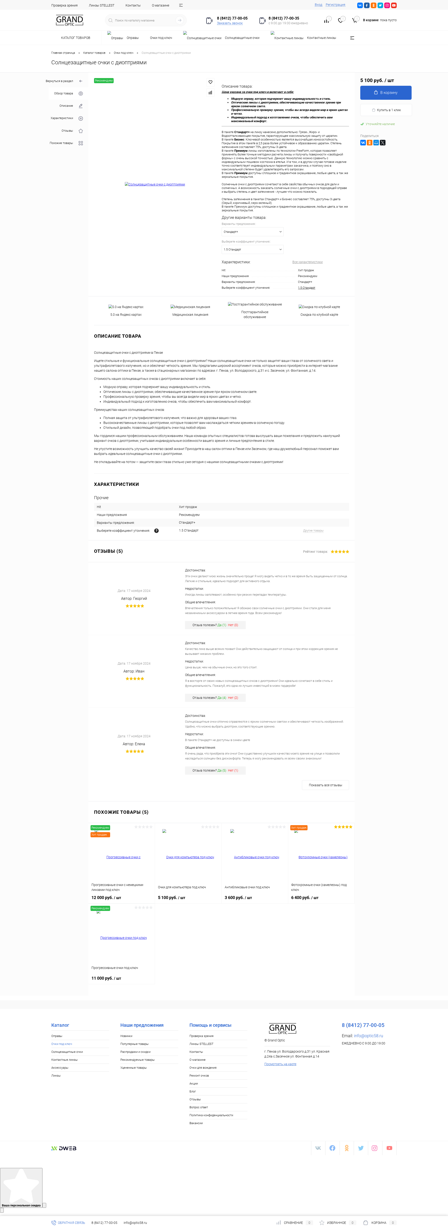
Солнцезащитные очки (67, 1052)
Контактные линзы (64, 1059)
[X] (382, 142)
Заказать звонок (230, 23)
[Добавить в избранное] (210, 82)
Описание (66, 106)
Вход (318, 5)
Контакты (133, 5)
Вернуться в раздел (59, 81)
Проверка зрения (64, 5)
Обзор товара (63, 93)
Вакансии (196, 1123)
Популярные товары (134, 1044)
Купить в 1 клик (389, 110)
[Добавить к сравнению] (210, 92)
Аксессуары (59, 1067)
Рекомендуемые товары (137, 1059)
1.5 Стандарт (306, 287)
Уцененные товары (133, 1067)
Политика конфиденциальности (211, 1115)
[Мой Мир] (376, 142)
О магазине (160, 5)
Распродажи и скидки (135, 1052)
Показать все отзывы (325, 785)
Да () (221, 625)
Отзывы (67, 130)
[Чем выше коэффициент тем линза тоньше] (156, 531)
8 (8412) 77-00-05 (104, 1223)
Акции (193, 1083)
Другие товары (313, 530)
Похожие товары (61, 143)
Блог (192, 1091)
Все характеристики (307, 262)
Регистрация (335, 5)
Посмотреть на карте (280, 1064)
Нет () (233, 625)
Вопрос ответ (198, 1107)
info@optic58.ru (368, 1035)
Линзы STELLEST (101, 5)
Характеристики (62, 118)
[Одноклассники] (369, 142)
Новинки (126, 1036)
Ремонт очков (199, 1075)
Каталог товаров (76, 38)
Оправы (56, 1036)
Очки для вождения (203, 1067)
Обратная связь (71, 1223)
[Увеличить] (155, 184)
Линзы (56, 1075)
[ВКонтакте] (363, 142)
